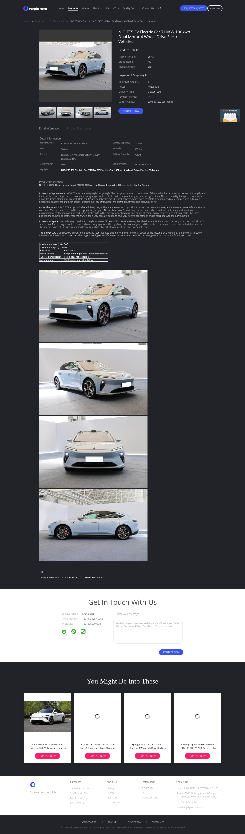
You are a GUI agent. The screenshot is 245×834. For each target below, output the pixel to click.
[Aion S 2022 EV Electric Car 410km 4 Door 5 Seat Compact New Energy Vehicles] (62, 716)
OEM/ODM (147, 788)
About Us (97, 8)
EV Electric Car (77, 802)
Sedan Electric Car (79, 788)
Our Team (112, 797)
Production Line (150, 797)
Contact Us (148, 8)
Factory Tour (112, 8)
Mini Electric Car (78, 798)
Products (73, 8)
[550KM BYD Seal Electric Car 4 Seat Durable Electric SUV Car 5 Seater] (112, 716)
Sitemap (112, 821)
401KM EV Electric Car (72, 577)
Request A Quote (194, 8)
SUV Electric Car (78, 793)
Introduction (113, 802)
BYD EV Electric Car (94, 577)
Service (110, 792)
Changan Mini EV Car (50, 577)
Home (61, 8)
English (215, 8)
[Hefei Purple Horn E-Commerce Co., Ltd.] (66, 632)
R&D (144, 792)
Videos (85, 8)
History (110, 788)
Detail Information (49, 128)
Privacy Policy (134, 821)
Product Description (79, 128)
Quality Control (130, 8)
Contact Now (131, 110)
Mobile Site (158, 821)
